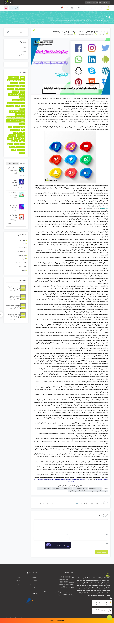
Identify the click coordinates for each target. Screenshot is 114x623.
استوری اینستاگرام (13, 86)
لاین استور (92, 479)
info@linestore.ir (90, 2)
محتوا (22, 138)
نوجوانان (22, 141)
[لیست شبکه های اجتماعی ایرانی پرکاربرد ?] (21, 170)
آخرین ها (15, 163)
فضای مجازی (21, 135)
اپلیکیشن (10, 89)
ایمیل (67, 534)
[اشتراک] (33, 31)
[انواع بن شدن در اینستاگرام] (21, 217)
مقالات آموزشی (68, 34)
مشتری (17, 138)
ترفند (23, 106)
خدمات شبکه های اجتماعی (103, 593)
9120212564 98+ (63, 580)
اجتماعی (22, 83)
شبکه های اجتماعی (19, 133)
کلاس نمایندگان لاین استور (18, 263)
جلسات (24, 47)
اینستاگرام (15, 91)
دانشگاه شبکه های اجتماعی (17, 111)
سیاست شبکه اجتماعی (44, 488)
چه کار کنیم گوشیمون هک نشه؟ (90, 208)
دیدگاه (105, 517)
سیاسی (95, 299)
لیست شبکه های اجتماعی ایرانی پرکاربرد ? (13, 170)
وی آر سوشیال (94, 111)
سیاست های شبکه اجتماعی (82, 491)
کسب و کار (60, 122)
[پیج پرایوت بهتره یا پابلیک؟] (21, 207)
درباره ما (17, 584)
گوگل (13, 150)
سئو (10, 127)
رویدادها (17, 580)
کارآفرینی (70, 491)
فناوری (72, 211)
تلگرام (17, 106)
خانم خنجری (81, 34)
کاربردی (10, 144)
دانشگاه (22, 109)
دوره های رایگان (21, 251)
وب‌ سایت (105, 543)
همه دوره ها (22, 266)
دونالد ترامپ (93, 405)
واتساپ (22, 144)
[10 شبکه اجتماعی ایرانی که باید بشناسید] (21, 194)
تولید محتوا (10, 106)
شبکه (22, 130)
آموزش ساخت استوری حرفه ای (16, 80)
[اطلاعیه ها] (6, 8)
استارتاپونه (14, 83)
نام (107, 534)
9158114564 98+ (64, 585)
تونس (106, 384)
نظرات (9, 163)
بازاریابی (22, 94)
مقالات (100, 8)
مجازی (90, 265)
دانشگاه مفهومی (20, 114)
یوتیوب (22, 153)
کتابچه (24, 51)
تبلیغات (22, 97)
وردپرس (24, 270)
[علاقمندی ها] (61, 8)
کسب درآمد (21, 147)
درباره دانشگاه (81, 8)
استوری (22, 86)
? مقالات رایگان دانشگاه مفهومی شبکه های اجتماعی (70, 486)
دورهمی (22, 124)
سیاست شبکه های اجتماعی (99, 491)
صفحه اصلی (34, 577)
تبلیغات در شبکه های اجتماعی (16, 103)
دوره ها (92, 8)
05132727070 (103, 2)
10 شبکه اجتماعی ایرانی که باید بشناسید (13, 195)
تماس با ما (34, 587)
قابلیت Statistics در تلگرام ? (14, 182)
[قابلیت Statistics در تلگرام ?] (21, 182)
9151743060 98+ (63, 582)
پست (16, 144)
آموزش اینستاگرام (13, 77)
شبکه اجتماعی (15, 130)
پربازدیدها (22, 163)
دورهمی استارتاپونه (19, 127)
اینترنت (22, 91)
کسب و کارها (21, 150)
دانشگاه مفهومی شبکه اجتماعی (15, 117)
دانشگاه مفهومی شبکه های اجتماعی (62, 488)
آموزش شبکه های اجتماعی (83, 593)
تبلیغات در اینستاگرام (18, 100)
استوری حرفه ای (20, 89)
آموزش (22, 77)
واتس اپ (14, 141)
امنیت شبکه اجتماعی (95, 488)
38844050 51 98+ (65, 577)
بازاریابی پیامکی (13, 94)
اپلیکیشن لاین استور (56, 620)
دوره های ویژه (22, 255)
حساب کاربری (33, 584)
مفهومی (10, 138)
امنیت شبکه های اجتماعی (81, 488)
